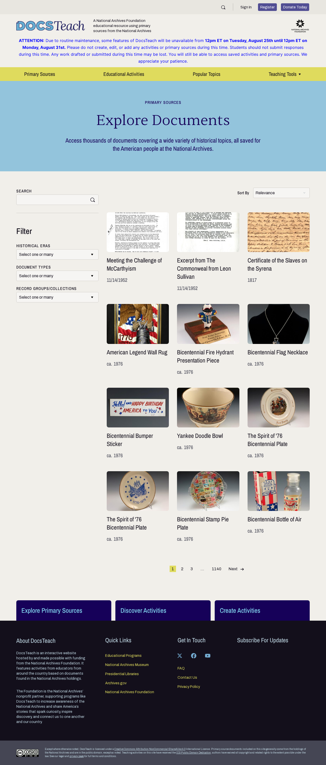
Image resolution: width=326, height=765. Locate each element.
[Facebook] (193, 655)
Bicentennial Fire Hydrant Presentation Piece (208, 339)
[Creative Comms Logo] (27, 753)
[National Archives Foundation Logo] (300, 26)
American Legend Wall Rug (138, 339)
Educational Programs (123, 655)
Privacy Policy (189, 686)
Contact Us (187, 677)
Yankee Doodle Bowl (208, 423)
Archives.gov (116, 683)
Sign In (246, 7)
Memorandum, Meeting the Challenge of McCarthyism (138, 252)
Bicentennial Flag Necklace (279, 339)
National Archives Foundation (129, 692)
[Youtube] (207, 655)
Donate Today (295, 7)
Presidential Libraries (122, 674)
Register (267, 7)
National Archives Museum (127, 664)
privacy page (77, 756)
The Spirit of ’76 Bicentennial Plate (279, 423)
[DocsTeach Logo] (50, 26)
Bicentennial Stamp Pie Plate (208, 507)
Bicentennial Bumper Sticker (138, 423)
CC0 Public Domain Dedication (193, 753)
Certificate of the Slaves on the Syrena (279, 252)
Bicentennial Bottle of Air (279, 507)
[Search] (223, 7)
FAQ (181, 668)
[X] (179, 655)
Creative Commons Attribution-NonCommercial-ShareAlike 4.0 (149, 749)
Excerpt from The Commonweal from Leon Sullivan (208, 252)
